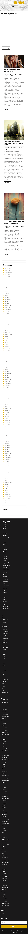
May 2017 (7, 342)
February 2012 (8, 472)
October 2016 (7, 357)
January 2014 (7, 424)
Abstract (4, 542)
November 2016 (8, 354)
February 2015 (8, 398)
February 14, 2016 (9, 74)
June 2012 (7, 463)
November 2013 (8, 428)
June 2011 (7, 488)
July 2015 (7, 387)
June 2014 (7, 414)
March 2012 (7, 470)
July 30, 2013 (8, 226)
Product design (6, 636)
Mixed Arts (5, 572)
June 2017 (7, 340)
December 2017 (8, 328)
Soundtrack (5, 668)
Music (3, 672)
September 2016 (8, 359)
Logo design (5, 633)
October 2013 (7, 430)
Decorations (5, 533)
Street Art (5, 599)
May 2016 (7, 367)
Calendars (5, 547)
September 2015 (8, 383)
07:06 (7, 227)
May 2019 (7, 293)
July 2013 (7, 437)
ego (7, 75)
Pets (3, 683)
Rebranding (5, 638)
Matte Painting (6, 569)
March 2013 (7, 445)
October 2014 (7, 406)
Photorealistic (6, 585)
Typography (5, 606)
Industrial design (6, 565)
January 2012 (7, 474)
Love (4, 651)
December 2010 (8, 500)
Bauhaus (5, 544)
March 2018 (7, 322)
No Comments (18, 74)
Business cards (6, 631)
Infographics (5, 567)
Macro (4, 583)
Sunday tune (5, 679)
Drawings (5, 558)
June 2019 (7, 291)
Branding (5, 629)
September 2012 (8, 457)
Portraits (4, 587)
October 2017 (7, 332)
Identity (3, 628)
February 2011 (8, 496)
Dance (4, 674)
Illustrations (5, 563)
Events (4, 676)
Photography (5, 581)
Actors (4, 665)
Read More (7, 109)
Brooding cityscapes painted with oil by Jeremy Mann (14, 143)
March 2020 (7, 274)
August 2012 (7, 459)
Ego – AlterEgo (6, 48)
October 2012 (7, 455)
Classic (4, 551)
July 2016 (7, 363)
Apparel (4, 622)
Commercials (5, 526)
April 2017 (7, 344)
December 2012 (8, 451)
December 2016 (8, 352)
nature (4, 654)
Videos (4, 681)
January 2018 (7, 326)
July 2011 (7, 486)
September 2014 (8, 408)
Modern (4, 574)
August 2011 (7, 484)
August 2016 (7, 361)
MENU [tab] (14, 7)
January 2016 (7, 375)
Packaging (5, 635)
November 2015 (8, 379)
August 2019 (7, 287)
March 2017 (7, 346)
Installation (4, 642)
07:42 (12, 75)
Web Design (4, 694)
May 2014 (7, 416)
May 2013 (7, 441)
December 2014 (8, 402)
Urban (4, 658)
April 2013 (7, 443)
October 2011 (7, 480)
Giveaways (4, 626)
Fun (2, 624)
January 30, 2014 (9, 147)
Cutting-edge (5, 554)
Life (2, 644)
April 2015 (7, 393)
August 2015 (7, 385)
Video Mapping (6, 608)
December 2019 (8, 278)
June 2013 (7, 439)
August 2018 (7, 311)
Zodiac (4, 660)
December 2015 (8, 377)
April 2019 (7, 295)
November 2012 (8, 453)
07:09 (12, 149)
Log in (6, 512)
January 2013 (7, 449)
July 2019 (7, 289)
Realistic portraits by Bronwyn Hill (12, 70)
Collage (4, 553)
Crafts (3, 617)
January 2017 (7, 350)
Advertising (4, 524)
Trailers (4, 670)
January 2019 (7, 301)
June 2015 (7, 389)
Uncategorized (5, 692)
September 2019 (8, 285)
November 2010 (8, 502)
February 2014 (8, 422)
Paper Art (5, 578)
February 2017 (8, 348)
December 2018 (8, 303)
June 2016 (7, 365)
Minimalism (5, 570)
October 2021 (7, 270)
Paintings (5, 576)
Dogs (4, 686)
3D (3, 540)
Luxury (4, 652)
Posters (4, 667)
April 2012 (7, 467)
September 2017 (8, 334)
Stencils (4, 597)
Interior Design (6, 537)
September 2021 (8, 272)
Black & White (6, 546)
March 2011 (7, 494)
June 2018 (7, 315)
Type (4, 640)
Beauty (3, 613)
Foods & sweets (6, 647)
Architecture (4, 532)
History (4, 649)
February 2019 (8, 299)
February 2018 (8, 324)
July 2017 (7, 338)
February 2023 (8, 268)
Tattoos (4, 603)
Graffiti (4, 560)
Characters (5, 549)
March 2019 (7, 297)
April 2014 (7, 418)
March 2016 (7, 371)
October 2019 (7, 283)
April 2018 (7, 320)
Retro (4, 590)
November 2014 (8, 404)
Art (2, 539)
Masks (3, 662)
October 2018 (7, 307)
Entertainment (5, 619)
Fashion (3, 621)
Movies (3, 663)
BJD (2, 615)
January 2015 (7, 400)
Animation (4, 530)
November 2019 (8, 280)
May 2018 (7, 317)
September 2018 (8, 309)
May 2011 (7, 490)
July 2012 (7, 461)
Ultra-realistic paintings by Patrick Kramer (14, 222)
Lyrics (4, 677)
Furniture (5, 535)
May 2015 (7, 391)
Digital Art (5, 556)
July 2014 (7, 412)
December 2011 (8, 476)
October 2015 (7, 381)
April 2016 (7, 369)
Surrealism (5, 601)
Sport (4, 656)
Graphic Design (6, 562)
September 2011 (8, 482)
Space (3, 688)
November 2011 (8, 478)
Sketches (5, 594)
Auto (4, 645)
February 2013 (8, 447)
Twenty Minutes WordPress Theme (11, 931)
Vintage (4, 610)
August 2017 (7, 336)
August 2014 (7, 410)
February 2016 (8, 373)
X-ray (4, 611)
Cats (4, 684)
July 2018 (7, 313)
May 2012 (7, 465)
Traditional (5, 604)
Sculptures (5, 592)
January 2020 (7, 276)
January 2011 (7, 498)
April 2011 (7, 492)
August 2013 (7, 435)
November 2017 (8, 330)
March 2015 (7, 396)
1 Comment (15, 226)
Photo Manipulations (7, 579)
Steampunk (5, 595)
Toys (3, 690)
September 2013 (8, 433)
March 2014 (7, 420)
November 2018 (8, 305)
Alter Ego (4, 528)
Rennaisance (5, 588)
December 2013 (8, 426)
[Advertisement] (14, 32)
